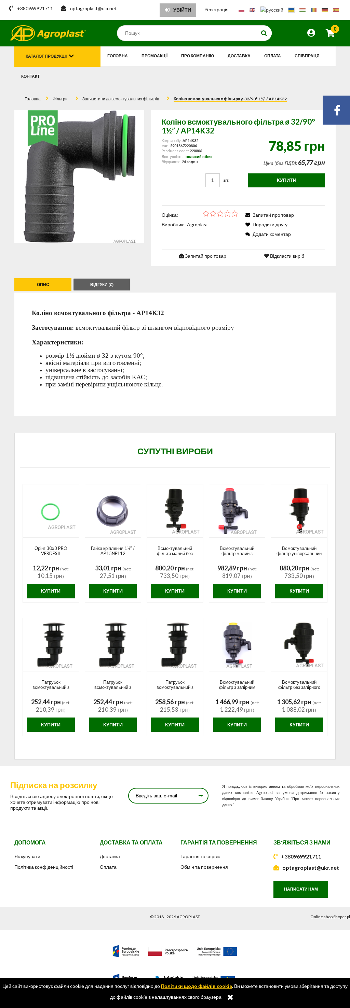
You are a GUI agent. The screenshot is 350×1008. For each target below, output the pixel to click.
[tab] (43, 284)
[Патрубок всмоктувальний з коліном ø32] (113, 644)
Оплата (108, 867)
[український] (291, 9)
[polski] (241, 9)
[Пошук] (264, 33)
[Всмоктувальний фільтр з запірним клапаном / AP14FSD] (237, 644)
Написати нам (301, 889)
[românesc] (313, 9)
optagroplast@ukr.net (310, 867)
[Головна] (48, 33)
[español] (336, 9)
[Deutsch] (324, 9)
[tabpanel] (175, 354)
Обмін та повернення (204, 867)
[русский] (272, 9)
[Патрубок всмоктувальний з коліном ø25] (51, 644)
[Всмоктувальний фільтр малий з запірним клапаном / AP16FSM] (237, 511)
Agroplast (197, 224)
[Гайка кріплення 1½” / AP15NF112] (113, 511)
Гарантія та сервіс (200, 856)
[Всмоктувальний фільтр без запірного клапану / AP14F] (299, 644)
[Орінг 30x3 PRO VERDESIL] (51, 511)
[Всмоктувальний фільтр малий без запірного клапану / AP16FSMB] (175, 511)
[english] (252, 9)
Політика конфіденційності (43, 867)
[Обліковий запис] (311, 34)
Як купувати (27, 856)
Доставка (110, 856)
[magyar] (302, 9)
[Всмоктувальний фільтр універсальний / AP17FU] (299, 511)
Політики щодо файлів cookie (196, 986)
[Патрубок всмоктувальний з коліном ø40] (175, 644)
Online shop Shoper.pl (330, 916)
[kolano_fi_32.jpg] (79, 176)
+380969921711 (301, 856)
